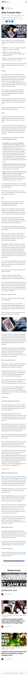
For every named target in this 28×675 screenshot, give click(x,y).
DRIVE (23, 15)
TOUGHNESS (16, 17)
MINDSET (19, 15)
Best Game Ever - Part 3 (9, 590)
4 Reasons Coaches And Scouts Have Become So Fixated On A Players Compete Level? (14, 653)
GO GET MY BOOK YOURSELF (12, 499)
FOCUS (3, 15)
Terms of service (15, 673)
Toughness (19, 560)
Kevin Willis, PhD (9, 8)
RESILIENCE (10, 17)
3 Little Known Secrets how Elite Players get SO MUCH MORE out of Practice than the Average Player (13, 621)
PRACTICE (3, 17)
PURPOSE (7, 15)
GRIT (21, 17)
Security (21, 673)
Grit (14, 560)
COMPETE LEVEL (5, 19)
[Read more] (14, 579)
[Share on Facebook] (7, 21)
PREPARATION (13, 19)
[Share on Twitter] (9, 21)
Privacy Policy (8, 673)
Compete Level (10, 560)
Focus (5, 560)
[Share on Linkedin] (12, 21)
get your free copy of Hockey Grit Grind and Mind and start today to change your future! (13, 554)
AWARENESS (14, 15)
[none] (26, 2)
